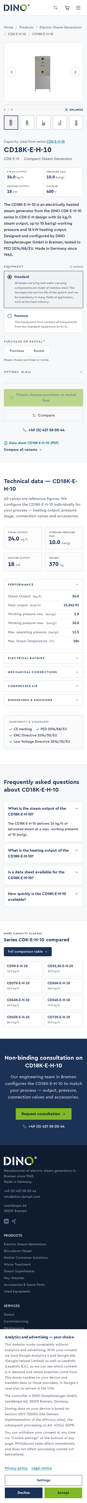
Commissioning (16, 1321)
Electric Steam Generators (61, 27)
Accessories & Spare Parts (24, 1285)
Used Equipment (17, 1291)
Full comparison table (25, 951)
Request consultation (41, 1114)
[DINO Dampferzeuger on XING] (14, 1221)
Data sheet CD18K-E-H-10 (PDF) (34, 443)
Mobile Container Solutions (26, 1258)
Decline (24, 1493)
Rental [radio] (39, 351)
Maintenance (14, 1328)
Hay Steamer (14, 1278)
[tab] (11, 122)
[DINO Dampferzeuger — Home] (16, 7)
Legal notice (42, 1468)
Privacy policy (16, 1468)
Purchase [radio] (17, 351)
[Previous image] (11, 72)
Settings (43, 1480)
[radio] (43, 289)
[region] (43, 1399)
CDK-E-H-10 (17, 34)
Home (8, 27)
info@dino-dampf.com (22, 1197)
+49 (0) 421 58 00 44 (47, 430)
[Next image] (75, 72)
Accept (63, 1493)
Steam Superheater (19, 1271)
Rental (9, 1314)
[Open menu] (78, 8)
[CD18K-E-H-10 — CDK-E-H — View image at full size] (43, 72)
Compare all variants (20, 450)
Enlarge (76, 109)
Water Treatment (17, 1264)
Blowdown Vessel (18, 1251)
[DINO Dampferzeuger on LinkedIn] (6, 1221)
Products (26, 27)
